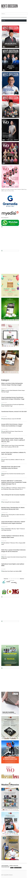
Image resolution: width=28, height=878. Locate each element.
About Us (11, 867)
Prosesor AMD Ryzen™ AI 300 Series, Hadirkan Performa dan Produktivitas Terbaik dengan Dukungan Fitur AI (13, 482)
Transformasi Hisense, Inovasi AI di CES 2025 (14, 411)
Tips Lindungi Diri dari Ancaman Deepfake (13, 494)
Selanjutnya (22, 578)
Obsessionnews (4, 865)
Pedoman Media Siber (17, 867)
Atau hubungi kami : (5, 217)
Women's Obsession (14, 865)
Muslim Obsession (5, 866)
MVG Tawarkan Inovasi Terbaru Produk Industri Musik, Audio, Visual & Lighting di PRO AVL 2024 (13, 440)
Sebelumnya (6, 578)
